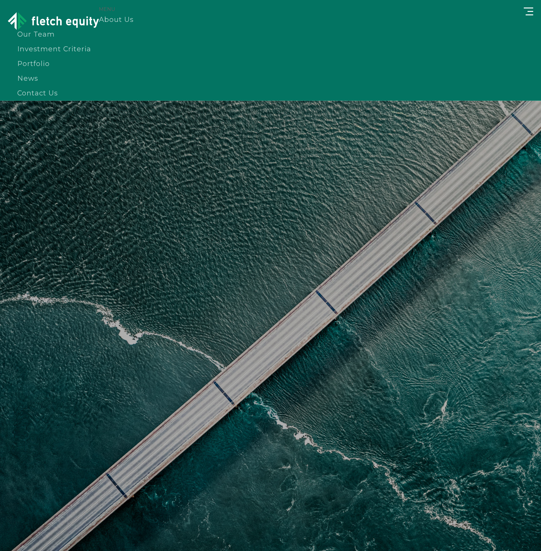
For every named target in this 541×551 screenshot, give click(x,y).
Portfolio (33, 63)
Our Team (36, 34)
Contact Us (37, 93)
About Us (116, 19)
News (27, 78)
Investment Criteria (54, 49)
